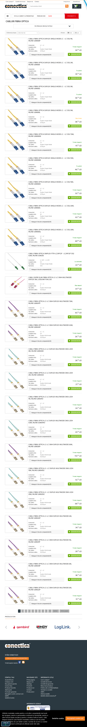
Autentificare (9, 680)
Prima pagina (31, 680)
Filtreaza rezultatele (43, 26)
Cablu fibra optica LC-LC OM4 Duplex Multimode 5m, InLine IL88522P (50, 588)
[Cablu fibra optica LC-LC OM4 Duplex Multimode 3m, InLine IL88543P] (16, 572)
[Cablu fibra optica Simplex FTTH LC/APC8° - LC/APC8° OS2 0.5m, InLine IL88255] (16, 261)
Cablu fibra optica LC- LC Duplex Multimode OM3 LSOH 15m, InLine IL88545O (50, 469)
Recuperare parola (11, 684)
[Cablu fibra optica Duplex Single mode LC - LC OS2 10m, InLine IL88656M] (16, 166)
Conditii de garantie (47, 684)
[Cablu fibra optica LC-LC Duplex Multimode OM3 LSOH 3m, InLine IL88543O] (16, 357)
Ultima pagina (64, 611)
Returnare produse (47, 686)
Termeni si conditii (46, 690)
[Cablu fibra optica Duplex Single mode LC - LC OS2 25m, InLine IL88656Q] (16, 237)
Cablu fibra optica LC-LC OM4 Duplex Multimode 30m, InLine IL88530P (50, 445)
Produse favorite (10, 688)
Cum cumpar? (10, 1)
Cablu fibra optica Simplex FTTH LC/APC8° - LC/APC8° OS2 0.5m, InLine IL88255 (51, 254)
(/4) (41, 55)
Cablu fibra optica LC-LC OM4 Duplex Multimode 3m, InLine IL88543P (50, 565)
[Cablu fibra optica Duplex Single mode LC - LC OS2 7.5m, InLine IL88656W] (16, 142)
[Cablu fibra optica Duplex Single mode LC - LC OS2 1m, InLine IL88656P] (16, 46)
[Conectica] (17, 645)
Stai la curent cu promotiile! (24, 16)
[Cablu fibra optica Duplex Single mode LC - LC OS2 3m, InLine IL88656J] (16, 94)
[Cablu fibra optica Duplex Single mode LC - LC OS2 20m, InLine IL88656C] (16, 214)
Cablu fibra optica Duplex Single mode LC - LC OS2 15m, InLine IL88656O (51, 183)
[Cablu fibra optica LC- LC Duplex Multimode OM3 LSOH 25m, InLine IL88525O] (16, 500)
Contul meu (8, 686)
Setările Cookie (9, 698)
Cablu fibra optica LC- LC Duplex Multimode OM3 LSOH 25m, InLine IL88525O (50, 493)
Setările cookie (58, 718)
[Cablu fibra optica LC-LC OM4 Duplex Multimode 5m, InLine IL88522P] (16, 595)
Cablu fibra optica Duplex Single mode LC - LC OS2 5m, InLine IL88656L (50, 111)
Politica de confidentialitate (49, 688)
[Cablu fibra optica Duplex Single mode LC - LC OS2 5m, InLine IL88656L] (16, 118)
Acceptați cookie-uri (75, 718)
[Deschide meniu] (7, 16)
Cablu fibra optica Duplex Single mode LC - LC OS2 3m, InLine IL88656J (50, 87)
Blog (50, 16)
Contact (37, 1)
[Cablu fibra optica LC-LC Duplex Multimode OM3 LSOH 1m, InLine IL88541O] (16, 404)
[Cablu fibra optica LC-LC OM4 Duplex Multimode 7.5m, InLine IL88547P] (16, 309)
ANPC (42, 692)
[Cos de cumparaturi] (79, 6)
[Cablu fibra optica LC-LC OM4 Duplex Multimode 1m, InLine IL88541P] (16, 548)
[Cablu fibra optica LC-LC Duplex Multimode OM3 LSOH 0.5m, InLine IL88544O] (16, 428)
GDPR (7, 696)
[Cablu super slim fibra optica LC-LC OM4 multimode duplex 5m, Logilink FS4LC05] (16, 285)
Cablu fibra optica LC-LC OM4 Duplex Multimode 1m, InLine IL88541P (49, 541)
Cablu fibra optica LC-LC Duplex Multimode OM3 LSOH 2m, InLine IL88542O (50, 374)
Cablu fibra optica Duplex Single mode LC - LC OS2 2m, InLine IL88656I (50, 63)
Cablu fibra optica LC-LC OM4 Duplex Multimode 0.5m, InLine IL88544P (50, 326)
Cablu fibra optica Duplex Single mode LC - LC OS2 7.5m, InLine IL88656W (51, 135)
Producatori (30, 692)
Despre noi (30, 1)
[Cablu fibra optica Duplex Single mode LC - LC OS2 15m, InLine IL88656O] (16, 190)
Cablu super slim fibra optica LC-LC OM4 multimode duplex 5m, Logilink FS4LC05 (50, 278)
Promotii (71, 16)
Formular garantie (10, 692)
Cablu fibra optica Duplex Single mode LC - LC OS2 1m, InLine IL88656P (50, 39)
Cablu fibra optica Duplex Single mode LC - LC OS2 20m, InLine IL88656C (51, 207)
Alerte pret (8, 690)
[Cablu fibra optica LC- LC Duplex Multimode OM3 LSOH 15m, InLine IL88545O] (16, 476)
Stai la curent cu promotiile (17, 658)
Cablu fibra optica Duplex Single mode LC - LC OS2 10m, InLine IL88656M (51, 159)
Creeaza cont (9, 682)
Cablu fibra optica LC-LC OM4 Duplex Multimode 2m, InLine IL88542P (50, 517)
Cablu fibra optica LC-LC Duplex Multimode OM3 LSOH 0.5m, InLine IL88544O (50, 421)
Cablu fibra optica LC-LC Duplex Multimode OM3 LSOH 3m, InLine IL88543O (50, 350)
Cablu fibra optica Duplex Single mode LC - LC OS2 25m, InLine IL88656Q (51, 230)
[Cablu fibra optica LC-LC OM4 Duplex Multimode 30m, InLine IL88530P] (16, 452)
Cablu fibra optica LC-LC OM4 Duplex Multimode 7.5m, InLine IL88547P (50, 302)
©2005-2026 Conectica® (48, 696)
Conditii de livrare (20, 1)
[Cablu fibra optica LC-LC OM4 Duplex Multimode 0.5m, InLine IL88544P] (16, 333)
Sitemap (29, 684)
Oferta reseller (45, 694)
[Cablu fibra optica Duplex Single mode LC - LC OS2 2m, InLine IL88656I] (16, 70)
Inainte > (55, 611)
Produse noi (41, 16)
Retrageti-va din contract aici (14, 694)
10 (50, 611)
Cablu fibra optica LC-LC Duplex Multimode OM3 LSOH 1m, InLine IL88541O (50, 397)
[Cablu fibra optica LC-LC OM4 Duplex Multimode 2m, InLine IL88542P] (16, 524)
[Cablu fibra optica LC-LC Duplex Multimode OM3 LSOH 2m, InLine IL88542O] (16, 381)
